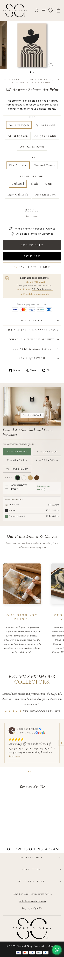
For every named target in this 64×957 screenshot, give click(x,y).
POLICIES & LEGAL (31, 881)
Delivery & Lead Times (32, 348)
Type (32, 157)
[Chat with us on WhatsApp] (56, 949)
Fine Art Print (18, 165)
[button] (2, 743)
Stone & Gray (12, 80)
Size (32, 117)
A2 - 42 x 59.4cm (18, 135)
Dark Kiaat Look (45, 194)
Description (32, 320)
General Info (31, 857)
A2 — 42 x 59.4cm (17, 460)
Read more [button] (14, 756)
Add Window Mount (19, 487)
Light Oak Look (18, 194)
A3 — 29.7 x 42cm (47, 451)
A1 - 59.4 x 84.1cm (45, 135)
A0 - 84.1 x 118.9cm (32, 146)
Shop (30, 80)
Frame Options (32, 176)
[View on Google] (12, 730)
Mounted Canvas (44, 165)
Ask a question (32, 358)
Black (34, 183)
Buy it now (32, 256)
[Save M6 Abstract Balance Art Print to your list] (20, 801)
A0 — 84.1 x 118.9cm (17, 468)
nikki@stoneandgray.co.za (32, 901)
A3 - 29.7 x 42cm (45, 125)
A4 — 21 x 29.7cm (17, 451)
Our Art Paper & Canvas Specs (32, 330)
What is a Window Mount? (32, 339)
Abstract (44, 80)
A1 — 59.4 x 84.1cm (47, 460)
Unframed (18, 183)
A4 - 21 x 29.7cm (19, 125)
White (48, 183)
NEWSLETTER (31, 869)
